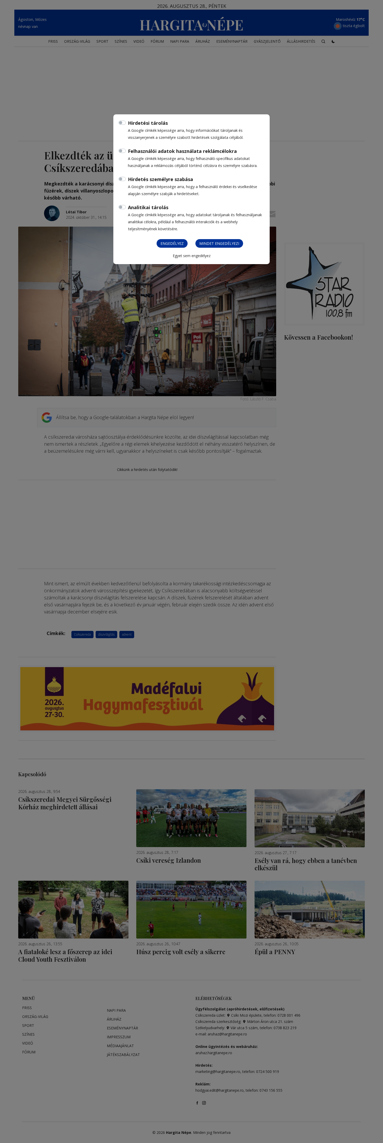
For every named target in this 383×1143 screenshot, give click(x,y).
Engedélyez (172, 243)
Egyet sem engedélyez (192, 255)
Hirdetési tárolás (148, 123)
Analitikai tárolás (148, 207)
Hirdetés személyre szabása (160, 179)
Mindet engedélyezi (219, 243)
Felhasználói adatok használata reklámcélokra (182, 151)
